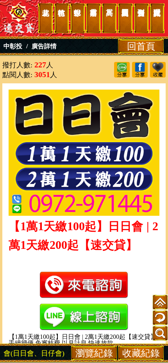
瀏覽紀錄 (94, 353)
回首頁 (141, 46)
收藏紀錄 (141, 353)
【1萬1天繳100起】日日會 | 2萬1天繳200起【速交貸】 (19, 18)
